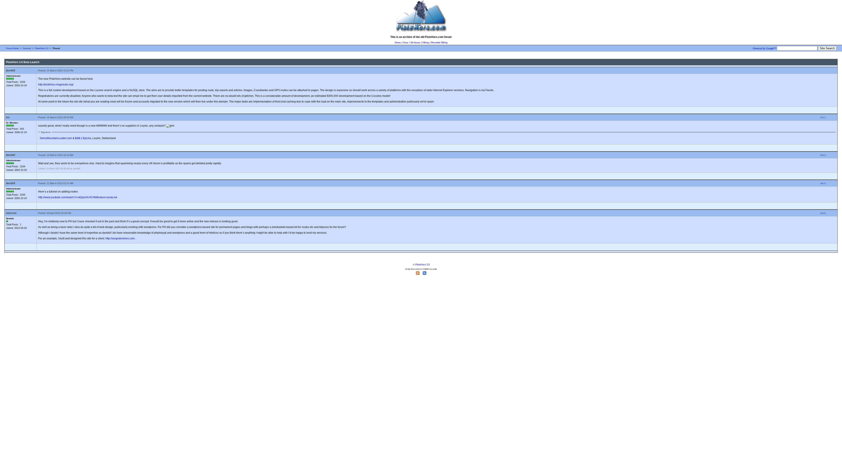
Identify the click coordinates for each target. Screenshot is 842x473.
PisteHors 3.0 (41, 48)
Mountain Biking (439, 42)
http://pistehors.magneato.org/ (55, 84)
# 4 (823, 213)
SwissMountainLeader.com (56, 138)
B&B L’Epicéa (83, 138)
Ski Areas (415, 42)
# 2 (823, 155)
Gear (405, 42)
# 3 (823, 183)
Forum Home (12, 48)
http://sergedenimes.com (120, 238)
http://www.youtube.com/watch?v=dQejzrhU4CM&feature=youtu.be (77, 197)
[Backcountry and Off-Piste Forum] (421, 32)
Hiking (425, 42)
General (27, 48)
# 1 (823, 117)
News (398, 42)
